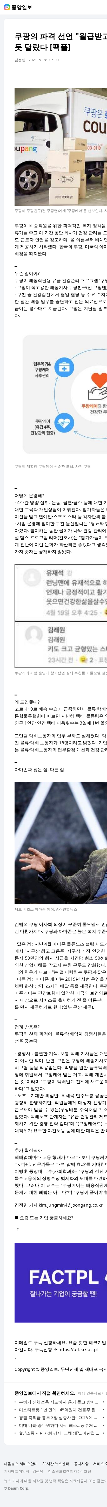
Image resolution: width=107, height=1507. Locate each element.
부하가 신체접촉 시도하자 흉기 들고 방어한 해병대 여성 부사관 (59, 1402)
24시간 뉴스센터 (55, 1463)
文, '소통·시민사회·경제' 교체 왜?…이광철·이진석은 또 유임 (59, 1433)
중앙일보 (21, 7)
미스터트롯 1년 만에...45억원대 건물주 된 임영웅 (59, 1410)
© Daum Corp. (16, 1488)
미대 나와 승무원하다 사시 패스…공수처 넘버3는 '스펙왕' (59, 1425)
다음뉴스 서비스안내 (21, 1463)
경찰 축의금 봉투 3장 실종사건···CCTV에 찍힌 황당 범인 (59, 1417)
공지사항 (81, 1463)
